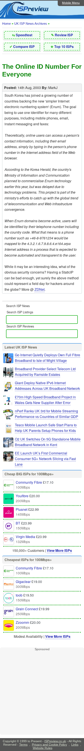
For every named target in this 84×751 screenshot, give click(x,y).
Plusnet (21, 509)
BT (18, 523)
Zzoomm (22, 622)
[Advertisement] (42, 693)
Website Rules (42, 748)
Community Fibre (29, 482)
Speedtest (24, 34)
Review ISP (64, 34)
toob (19, 595)
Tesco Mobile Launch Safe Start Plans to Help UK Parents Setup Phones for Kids (46, 427)
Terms (23, 744)
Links (74, 744)
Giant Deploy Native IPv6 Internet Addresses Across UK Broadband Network (47, 385)
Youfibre (22, 495)
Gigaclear (23, 581)
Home (6, 23)
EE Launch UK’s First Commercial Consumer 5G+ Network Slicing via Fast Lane (45, 459)
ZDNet (39, 289)
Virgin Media (25, 536)
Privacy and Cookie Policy (49, 744)
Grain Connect (27, 608)
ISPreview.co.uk (55, 741)
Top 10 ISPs (64, 46)
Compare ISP (24, 46)
